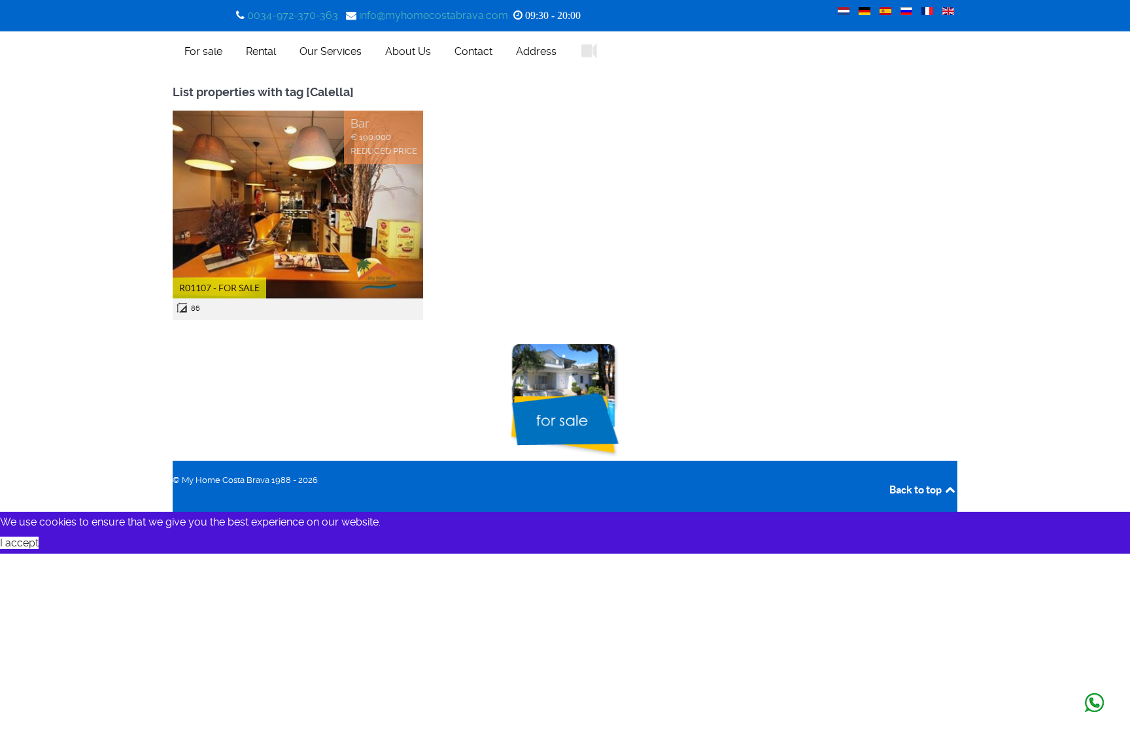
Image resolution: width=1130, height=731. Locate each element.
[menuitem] (203, 51)
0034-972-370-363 (292, 15)
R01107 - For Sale (219, 288)
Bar (360, 123)
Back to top (916, 489)
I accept (19, 543)
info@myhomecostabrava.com (433, 15)
